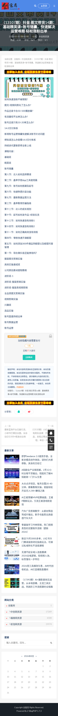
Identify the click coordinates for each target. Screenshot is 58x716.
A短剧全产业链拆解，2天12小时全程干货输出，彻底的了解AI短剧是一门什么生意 (37, 473)
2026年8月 (29, 656)
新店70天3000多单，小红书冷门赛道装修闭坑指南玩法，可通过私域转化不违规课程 (37, 542)
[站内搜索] (35, 6)
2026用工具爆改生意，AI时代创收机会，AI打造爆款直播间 (38, 568)
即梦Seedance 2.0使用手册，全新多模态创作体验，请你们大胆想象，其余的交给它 (37, 460)
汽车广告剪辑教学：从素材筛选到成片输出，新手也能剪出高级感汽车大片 (37, 514)
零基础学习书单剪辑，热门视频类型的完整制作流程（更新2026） (37, 528)
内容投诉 (20, 387)
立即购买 (29, 357)
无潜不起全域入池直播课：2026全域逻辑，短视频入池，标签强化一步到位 (36, 555)
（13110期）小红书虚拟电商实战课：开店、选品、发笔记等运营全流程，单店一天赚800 (42, 435)
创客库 (17, 59)
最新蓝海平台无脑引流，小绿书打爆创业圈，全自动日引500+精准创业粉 (15, 433)
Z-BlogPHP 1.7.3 (34, 711)
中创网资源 (44, 37)
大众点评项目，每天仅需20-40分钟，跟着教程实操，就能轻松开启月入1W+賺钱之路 (37, 487)
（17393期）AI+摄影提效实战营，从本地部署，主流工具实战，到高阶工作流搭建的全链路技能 (37, 583)
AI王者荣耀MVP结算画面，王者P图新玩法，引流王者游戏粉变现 (37, 501)
